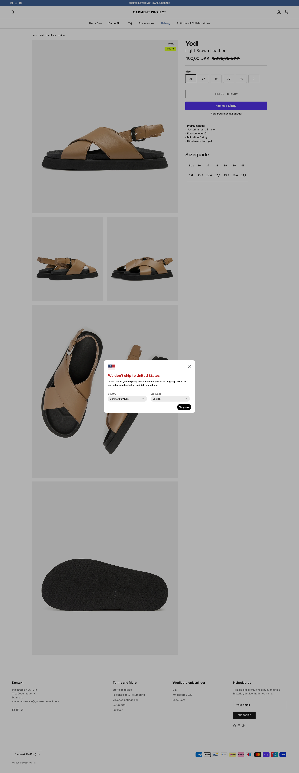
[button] (189, 366)
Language (156, 394)
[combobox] (119, 399)
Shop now (184, 407)
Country (112, 394)
